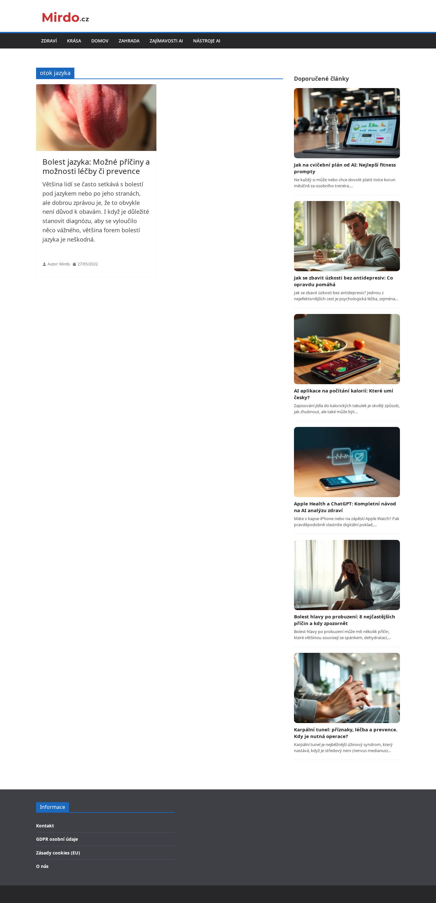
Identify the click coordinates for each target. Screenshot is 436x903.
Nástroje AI (206, 41)
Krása (74, 41)
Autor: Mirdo (59, 264)
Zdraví (49, 41)
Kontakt (45, 826)
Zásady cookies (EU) (58, 853)
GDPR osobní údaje (57, 839)
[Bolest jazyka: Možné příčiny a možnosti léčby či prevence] (96, 117)
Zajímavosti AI (166, 41)
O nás (42, 866)
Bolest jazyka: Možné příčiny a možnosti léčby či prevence (96, 166)
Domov (100, 41)
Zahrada (129, 41)
